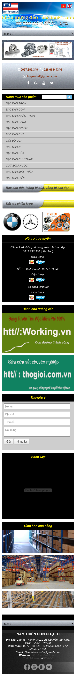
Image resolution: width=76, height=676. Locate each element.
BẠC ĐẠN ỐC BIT (17, 128)
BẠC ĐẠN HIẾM (15, 178)
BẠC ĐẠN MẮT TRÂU (19, 171)
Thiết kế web (31, 658)
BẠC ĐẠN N (13, 146)
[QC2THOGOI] (38, 372)
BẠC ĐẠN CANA (16, 122)
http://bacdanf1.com (44, 655)
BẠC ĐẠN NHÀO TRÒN (20, 115)
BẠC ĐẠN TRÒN (16, 103)
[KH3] (38, 568)
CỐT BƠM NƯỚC (17, 165)
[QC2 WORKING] (38, 328)
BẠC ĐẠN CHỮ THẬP (19, 159)
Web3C (48, 658)
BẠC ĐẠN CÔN (15, 109)
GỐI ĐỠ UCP (14, 140)
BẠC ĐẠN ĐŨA (15, 153)
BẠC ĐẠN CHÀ (15, 134)
